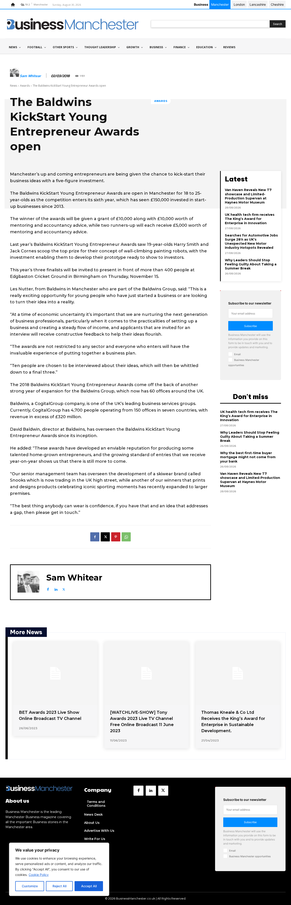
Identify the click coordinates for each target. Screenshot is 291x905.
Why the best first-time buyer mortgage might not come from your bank (248, 457)
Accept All (89, 886)
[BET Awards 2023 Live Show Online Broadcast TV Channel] (55, 673)
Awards (25, 86)
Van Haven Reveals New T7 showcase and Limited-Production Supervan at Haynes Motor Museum (248, 196)
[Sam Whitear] (14, 76)
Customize (30, 886)
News (13, 86)
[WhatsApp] (126, 536)
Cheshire (277, 4)
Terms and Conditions (96, 804)
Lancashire (258, 4)
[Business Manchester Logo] (72, 24)
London (239, 4)
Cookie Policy (39, 875)
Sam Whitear (30, 76)
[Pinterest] (115, 536)
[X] (105, 536)
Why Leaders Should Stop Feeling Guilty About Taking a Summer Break (250, 264)
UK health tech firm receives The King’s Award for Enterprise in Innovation (249, 219)
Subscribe (250, 326)
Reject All (59, 886)
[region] (59, 869)
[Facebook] (94, 536)
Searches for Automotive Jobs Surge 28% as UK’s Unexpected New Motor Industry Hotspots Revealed (251, 241)
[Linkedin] (56, 588)
